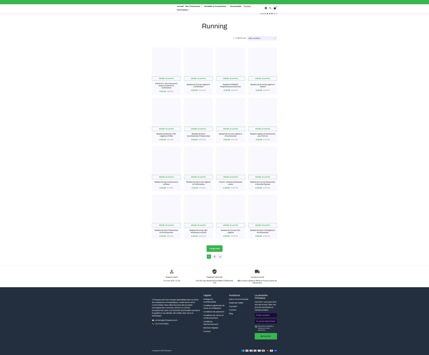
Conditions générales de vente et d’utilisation (214, 306)
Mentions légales (210, 328)
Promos (247, 6)
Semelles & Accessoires (216, 6)
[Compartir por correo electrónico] (276, 14)
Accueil (180, 6)
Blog (231, 313)
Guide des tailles (236, 303)
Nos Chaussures (193, 6)
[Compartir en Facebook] (267, 14)
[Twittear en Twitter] (269, 14)
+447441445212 (160, 324)
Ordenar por (239, 38)
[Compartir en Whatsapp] (274, 14)
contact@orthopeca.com (164, 320)
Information (183, 10)
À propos (233, 306)
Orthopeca (168, 351)
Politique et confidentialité (209, 300)
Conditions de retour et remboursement (213, 316)
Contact (207, 331)
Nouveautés (235, 6)
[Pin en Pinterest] (272, 14)
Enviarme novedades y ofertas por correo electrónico (266, 328)
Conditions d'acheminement (210, 323)
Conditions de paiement (213, 311)
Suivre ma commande (238, 299)
